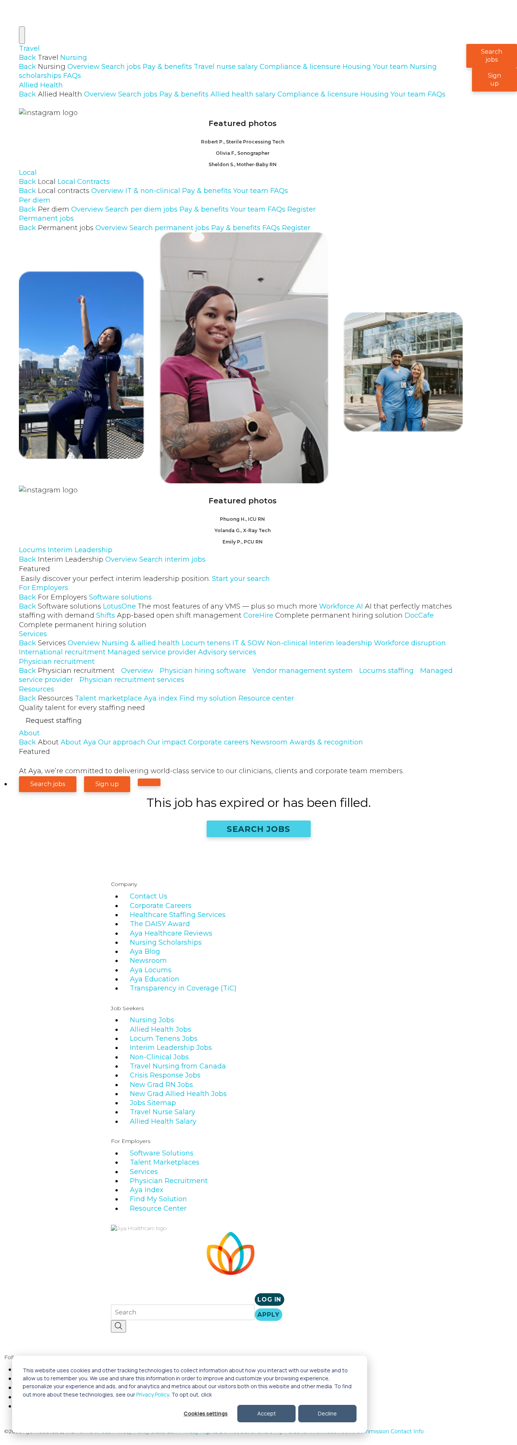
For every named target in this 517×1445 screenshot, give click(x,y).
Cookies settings (205, 1413)
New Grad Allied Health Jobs (178, 1094)
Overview (83, 66)
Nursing (73, 57)
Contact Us (148, 896)
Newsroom (269, 742)
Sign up (494, 79)
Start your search (241, 579)
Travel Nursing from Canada (178, 1066)
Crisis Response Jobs (165, 1075)
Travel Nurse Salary (162, 1112)
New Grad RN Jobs (161, 1085)
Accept (266, 1413)
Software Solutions (161, 1153)
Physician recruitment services (131, 680)
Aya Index (147, 1190)
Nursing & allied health (141, 643)
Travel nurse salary (226, 66)
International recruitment (62, 652)
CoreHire (323, 615)
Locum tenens (206, 643)
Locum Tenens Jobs (164, 1038)
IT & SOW (248, 643)
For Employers (43, 588)
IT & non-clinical (152, 191)
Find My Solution (158, 1199)
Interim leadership (340, 643)
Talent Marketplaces (164, 1162)
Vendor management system (302, 670)
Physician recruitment (57, 661)
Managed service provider (151, 652)
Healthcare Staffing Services (178, 915)
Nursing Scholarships (166, 942)
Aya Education (154, 979)
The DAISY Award (160, 924)
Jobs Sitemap (153, 1103)
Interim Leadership (80, 550)
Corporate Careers (161, 906)
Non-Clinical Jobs (159, 1057)
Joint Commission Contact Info (383, 1431)
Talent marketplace (108, 698)
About (29, 733)
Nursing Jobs (152, 1020)
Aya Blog (145, 951)
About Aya (78, 742)
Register (301, 209)
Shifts (168, 615)
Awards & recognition (326, 742)
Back (27, 57)
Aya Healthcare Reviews (171, 933)
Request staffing (54, 720)
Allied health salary (243, 94)
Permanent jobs (46, 218)
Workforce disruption (410, 643)
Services (33, 634)
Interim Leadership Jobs (171, 1047)
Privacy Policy (152, 1394)
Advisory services (227, 652)
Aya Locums (150, 970)
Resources (36, 689)
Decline (327, 1413)
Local (28, 172)
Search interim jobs (172, 559)
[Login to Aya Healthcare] (149, 782)
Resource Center (158, 1208)
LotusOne (210, 606)
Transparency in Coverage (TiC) (183, 988)
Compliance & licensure (300, 66)
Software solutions (120, 597)
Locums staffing (386, 670)
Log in (269, 1299)
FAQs (72, 76)
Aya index (161, 698)
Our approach (121, 742)
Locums (32, 550)
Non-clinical (287, 643)
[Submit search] (118, 1326)
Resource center (266, 698)
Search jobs (121, 66)
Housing (357, 66)
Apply (268, 1314)
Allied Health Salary (163, 1121)
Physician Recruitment (169, 1181)
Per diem (34, 200)
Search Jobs (259, 829)
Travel (29, 48)
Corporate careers (218, 742)
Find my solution (208, 698)
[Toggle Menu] (22, 35)
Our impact (166, 742)
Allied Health (41, 85)
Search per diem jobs (141, 209)
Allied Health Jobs (160, 1029)
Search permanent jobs (169, 228)
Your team (390, 66)
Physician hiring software (203, 670)
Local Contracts (84, 182)
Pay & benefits (167, 66)
